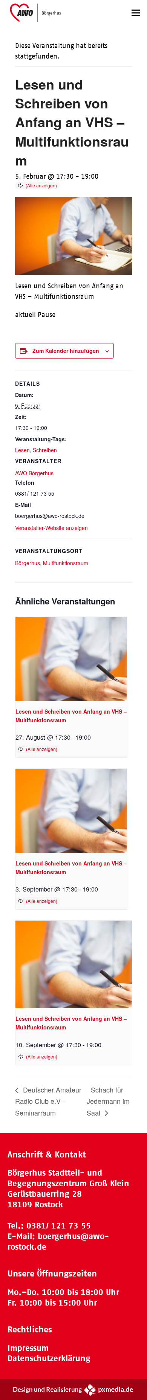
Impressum (28, 1348)
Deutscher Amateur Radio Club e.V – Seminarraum (48, 1101)
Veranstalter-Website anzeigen (51, 528)
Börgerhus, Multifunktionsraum (51, 563)
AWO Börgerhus (34, 473)
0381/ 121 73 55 (58, 1225)
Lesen (22, 450)
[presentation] (71, 659)
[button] (136, 12)
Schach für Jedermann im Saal (108, 1101)
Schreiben (45, 450)
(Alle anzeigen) (41, 185)
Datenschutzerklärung (49, 1358)
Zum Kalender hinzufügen (65, 350)
